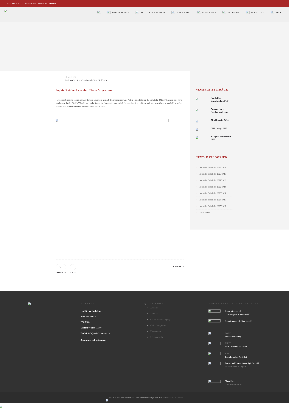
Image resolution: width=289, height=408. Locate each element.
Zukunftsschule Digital (235, 367)
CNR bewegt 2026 (219, 128)
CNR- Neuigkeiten (158, 325)
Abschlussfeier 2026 (219, 120)
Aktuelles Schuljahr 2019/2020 (212, 167)
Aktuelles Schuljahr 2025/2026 (212, 206)
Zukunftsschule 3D (233, 384)
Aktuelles (154, 308)
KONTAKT (53, 3)
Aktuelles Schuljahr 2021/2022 (212, 180)
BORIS (228, 333)
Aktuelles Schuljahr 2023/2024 (212, 193)
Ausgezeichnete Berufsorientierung (219, 110)
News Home (204, 213)
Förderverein (155, 331)
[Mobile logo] (1, 405)
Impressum (178, 398)
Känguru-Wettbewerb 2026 (221, 138)
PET (227, 354)
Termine (153, 314)
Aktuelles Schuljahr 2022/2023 (212, 187)
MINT (228, 343)
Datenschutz (168, 398)
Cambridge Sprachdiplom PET (219, 99)
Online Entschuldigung (160, 319)
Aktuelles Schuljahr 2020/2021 (212, 174)
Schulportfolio (156, 337)
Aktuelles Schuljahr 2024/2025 (212, 200)
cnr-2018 (74, 80)
